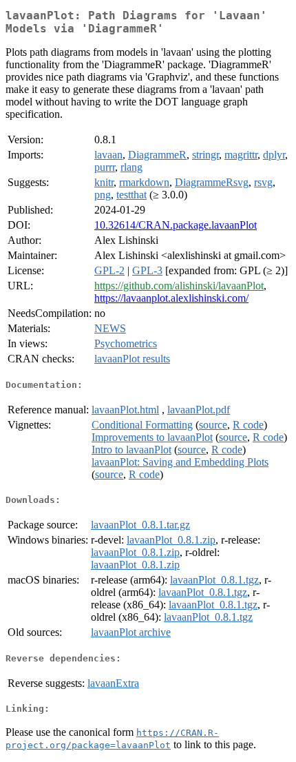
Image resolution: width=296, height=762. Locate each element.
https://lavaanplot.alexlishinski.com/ (171, 298)
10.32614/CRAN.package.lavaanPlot (175, 225)
